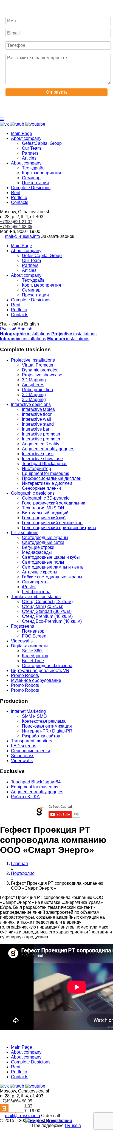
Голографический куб (44, 517)
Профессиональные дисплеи (51, 478)
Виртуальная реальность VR (40, 670)
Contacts (19, 202)
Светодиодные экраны (45, 537)
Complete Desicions (30, 187)
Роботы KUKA (25, 796)
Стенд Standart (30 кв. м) (47, 611)
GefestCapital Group (42, 143)
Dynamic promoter (40, 370)
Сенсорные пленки (41, 488)
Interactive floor (37, 414)
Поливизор (33, 631)
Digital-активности (29, 646)
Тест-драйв (33, 168)
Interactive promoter (41, 434)
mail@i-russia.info (22, 236)
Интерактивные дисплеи (47, 483)
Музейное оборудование (36, 680)
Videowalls (22, 641)
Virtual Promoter (37, 365)
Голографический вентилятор (52, 522)
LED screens (23, 745)
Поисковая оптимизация (47, 726)
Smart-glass (22, 755)
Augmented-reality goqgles (48, 448)
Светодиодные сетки (43, 542)
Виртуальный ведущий (45, 513)
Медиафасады (37, 552)
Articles (29, 158)
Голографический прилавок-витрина (59, 527)
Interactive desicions (31, 404)
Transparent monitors (31, 741)
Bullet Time (33, 660)
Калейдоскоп (35, 655)
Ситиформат (35, 582)
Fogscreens (22, 626)
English (25, 329)
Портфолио (23, 873)
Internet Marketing (28, 711)
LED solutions (24, 532)
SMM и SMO (34, 716)
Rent (15, 192)
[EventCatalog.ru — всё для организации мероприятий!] (12, 1111)
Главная (19, 863)
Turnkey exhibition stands (36, 596)
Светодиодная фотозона (47, 665)
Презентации (35, 182)
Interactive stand (38, 424)
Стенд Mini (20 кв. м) (42, 606)
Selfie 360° (32, 650)
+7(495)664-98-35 (16, 226)
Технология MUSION (43, 508)
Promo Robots (25, 675)
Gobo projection (37, 389)
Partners (30, 153)
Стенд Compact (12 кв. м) (47, 601)
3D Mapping (34, 379)
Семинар (31, 177)
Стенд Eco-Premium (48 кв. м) (52, 621)
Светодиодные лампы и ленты (53, 567)
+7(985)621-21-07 (16, 221)
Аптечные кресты (39, 572)
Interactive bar (35, 429)
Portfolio (19, 197)
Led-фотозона (36, 591)
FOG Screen (34, 636)
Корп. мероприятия (41, 173)
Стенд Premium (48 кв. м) (47, 616)
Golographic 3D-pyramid (46, 498)
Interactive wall (36, 419)
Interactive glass (37, 453)
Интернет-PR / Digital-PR (47, 731)
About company (26, 138)
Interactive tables (38, 409)
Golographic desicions (33, 493)
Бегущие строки (38, 547)
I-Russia (73, 1125)
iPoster (29, 586)
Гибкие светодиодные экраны (52, 577)
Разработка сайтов (41, 736)
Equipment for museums (45, 473)
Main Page (21, 133)
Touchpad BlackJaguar (44, 463)
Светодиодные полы (43, 562)
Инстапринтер (36, 468)
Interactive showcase (42, 458)
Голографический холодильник (53, 503)
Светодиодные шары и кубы (51, 557)
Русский (8, 329)
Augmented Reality (40, 444)
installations (25, 333)
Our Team (31, 148)
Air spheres (33, 384)
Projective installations (33, 360)
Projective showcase (42, 375)
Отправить (56, 92)
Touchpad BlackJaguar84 (36, 782)
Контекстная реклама (44, 721)
